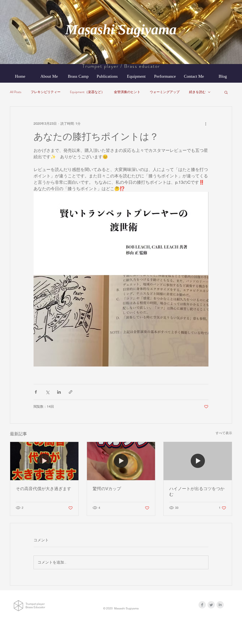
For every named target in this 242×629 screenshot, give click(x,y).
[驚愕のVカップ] (121, 461)
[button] (226, 92)
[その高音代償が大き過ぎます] (44, 461)
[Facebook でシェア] (36, 392)
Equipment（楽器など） (87, 92)
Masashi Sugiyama (121, 29)
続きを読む (197, 92)
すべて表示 (224, 433)
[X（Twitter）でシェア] (47, 392)
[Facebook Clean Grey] (202, 604)
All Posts (15, 92)
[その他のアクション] (205, 123)
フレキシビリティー (45, 92)
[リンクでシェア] (70, 392)
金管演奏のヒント (127, 92)
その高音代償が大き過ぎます (43, 488)
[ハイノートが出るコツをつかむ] (198, 461)
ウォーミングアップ (165, 92)
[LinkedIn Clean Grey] (220, 604)
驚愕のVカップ (107, 488)
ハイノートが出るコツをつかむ (197, 491)
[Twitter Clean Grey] (211, 604)
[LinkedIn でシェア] (59, 392)
